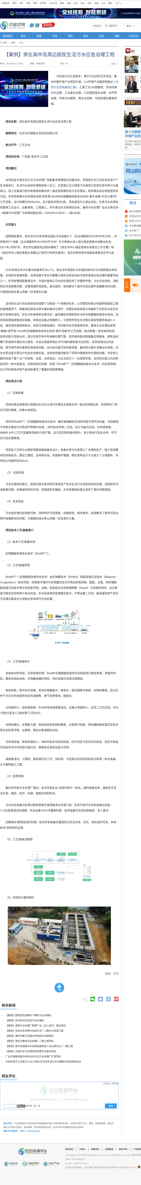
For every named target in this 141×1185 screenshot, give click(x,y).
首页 (5, 43)
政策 (62, 3)
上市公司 (53, 3)
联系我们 (69, 1149)
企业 (103, 3)
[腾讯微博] (108, 998)
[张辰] (131, 77)
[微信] (92, 998)
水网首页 (5, 3)
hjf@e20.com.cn (81, 1163)
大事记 (82, 1149)
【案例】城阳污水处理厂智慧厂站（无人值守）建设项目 (36, 1025)
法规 (69, 3)
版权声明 (123, 1149)
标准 (82, 3)
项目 (70, 36)
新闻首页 (8, 36)
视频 (35, 3)
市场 (54, 36)
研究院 (43, 3)
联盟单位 (95, 1149)
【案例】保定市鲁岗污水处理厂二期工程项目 (30, 1041)
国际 (117, 36)
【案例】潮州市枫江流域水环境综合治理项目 (30, 1035)
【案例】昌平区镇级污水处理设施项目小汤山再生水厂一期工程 (39, 1046)
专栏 (21, 3)
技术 (86, 36)
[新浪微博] (116, 998)
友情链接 (109, 1149)
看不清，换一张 (33, 1106)
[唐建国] (131, 57)
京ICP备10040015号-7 (126, 1167)
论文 (76, 3)
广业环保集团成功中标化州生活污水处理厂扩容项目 (33, 1056)
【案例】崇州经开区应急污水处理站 (25, 1020)
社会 (101, 36)
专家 (89, 3)
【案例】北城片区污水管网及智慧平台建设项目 (31, 1051)
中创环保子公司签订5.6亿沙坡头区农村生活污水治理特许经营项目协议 (43, 1061)
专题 (28, 3)
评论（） (64, 63)
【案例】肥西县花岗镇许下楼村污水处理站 (28, 1015)
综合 (23, 36)
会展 (96, 3)
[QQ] (100, 998)
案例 (110, 3)
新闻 (14, 3)
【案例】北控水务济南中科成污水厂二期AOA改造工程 (34, 1030)
